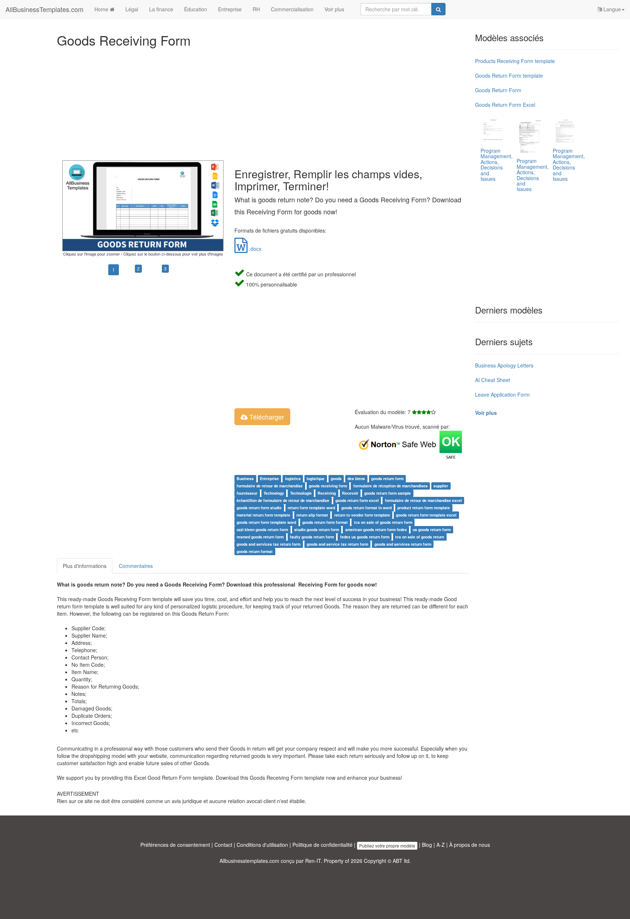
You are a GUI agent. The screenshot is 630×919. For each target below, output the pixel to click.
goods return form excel (357, 500)
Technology (274, 493)
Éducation (195, 9)
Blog (427, 844)
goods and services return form (402, 544)
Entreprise (230, 9)
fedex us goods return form (364, 537)
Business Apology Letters (504, 365)
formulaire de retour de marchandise (270, 485)
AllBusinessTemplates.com (44, 9)
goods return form (387, 478)
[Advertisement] (263, 102)
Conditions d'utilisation (262, 844)
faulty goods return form (312, 537)
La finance (161, 9)
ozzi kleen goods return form (262, 529)
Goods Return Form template (509, 75)
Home (102, 9)
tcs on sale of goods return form (383, 522)
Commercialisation (292, 9)
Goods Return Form (498, 90)
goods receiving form (328, 485)
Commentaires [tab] (136, 565)
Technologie (301, 493)
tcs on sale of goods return (419, 537)
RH (256, 9)
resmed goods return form (260, 537)
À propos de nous (469, 844)
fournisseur (247, 493)
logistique (315, 478)
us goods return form (432, 529)
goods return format (255, 551)
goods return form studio (259, 507)
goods (336, 478)
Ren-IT (313, 860)
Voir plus (334, 9)
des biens (356, 478)
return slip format (312, 515)
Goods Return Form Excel (505, 104)
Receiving (327, 493)
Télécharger (266, 416)
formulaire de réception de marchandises (390, 485)
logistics (293, 478)
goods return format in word (366, 507)
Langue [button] (611, 9)
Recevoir (350, 493)
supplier (440, 485)
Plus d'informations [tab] (84, 565)
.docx (254, 248)
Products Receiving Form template (515, 61)
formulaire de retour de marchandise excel (423, 500)
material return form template (263, 515)
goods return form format (325, 522)
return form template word (311, 507)
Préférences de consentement (175, 844)
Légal (131, 9)
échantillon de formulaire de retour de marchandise (283, 500)
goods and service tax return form (337, 544)
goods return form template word (266, 522)
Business (245, 478)
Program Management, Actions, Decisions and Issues (497, 164)
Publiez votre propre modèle (387, 845)
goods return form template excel (426, 515)
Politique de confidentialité (322, 844)
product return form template (423, 507)
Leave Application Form (502, 394)
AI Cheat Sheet (492, 379)
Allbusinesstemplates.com (249, 860)
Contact (223, 844)
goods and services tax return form (268, 544)
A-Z (440, 844)
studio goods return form (316, 529)
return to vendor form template (362, 515)
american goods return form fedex (376, 529)
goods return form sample (387, 493)
